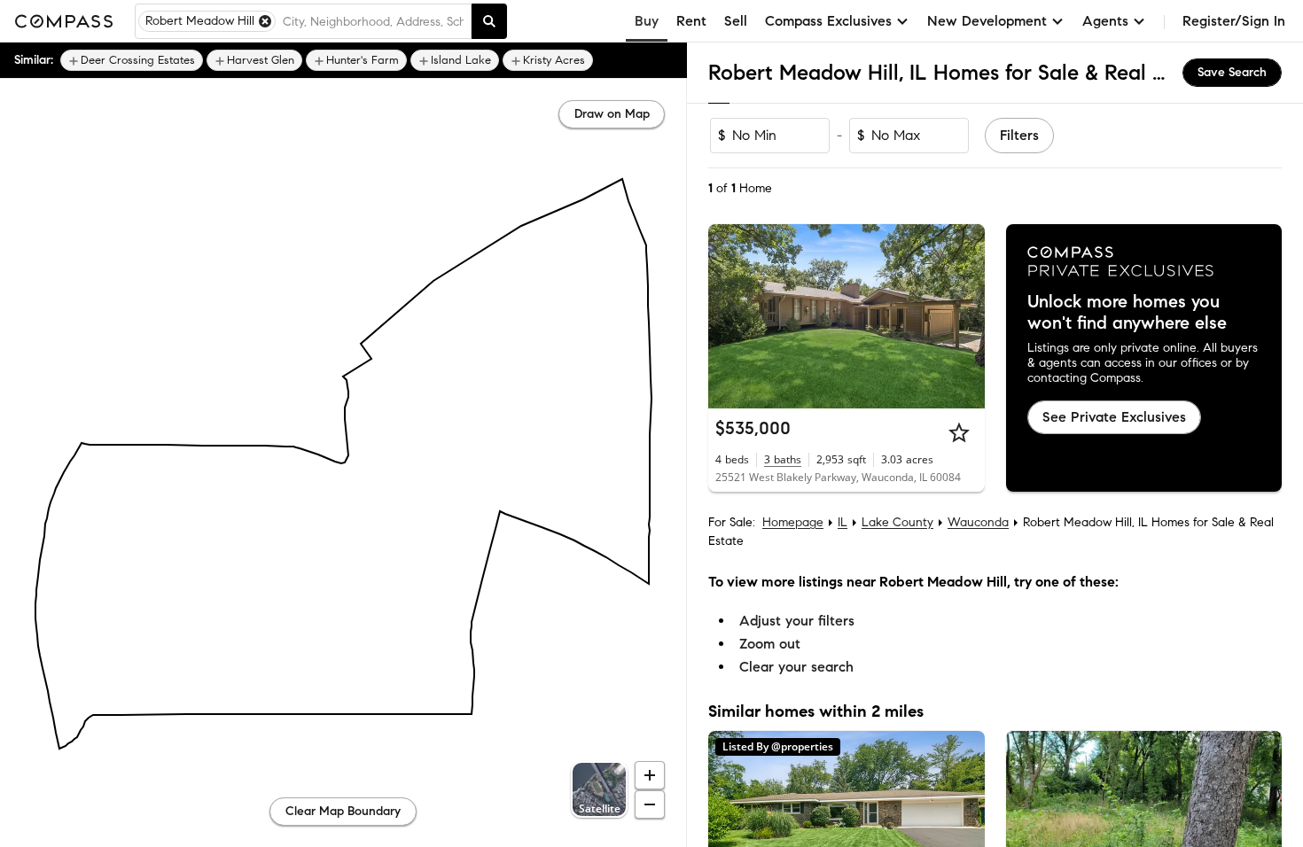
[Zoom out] (650, 804)
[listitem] (131, 60)
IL (842, 522)
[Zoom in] (650, 775)
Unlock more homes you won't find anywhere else (1127, 312)
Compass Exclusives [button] (828, 20)
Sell (735, 20)
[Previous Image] (729, 316)
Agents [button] (1105, 20)
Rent (691, 20)
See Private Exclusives (1114, 416)
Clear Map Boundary (343, 811)
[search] (489, 21)
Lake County (897, 522)
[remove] (265, 21)
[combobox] (373, 21)
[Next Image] (963, 316)
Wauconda (978, 522)
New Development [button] (987, 20)
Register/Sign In (1233, 20)
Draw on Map (612, 113)
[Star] (959, 432)
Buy (647, 20)
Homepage (792, 522)
